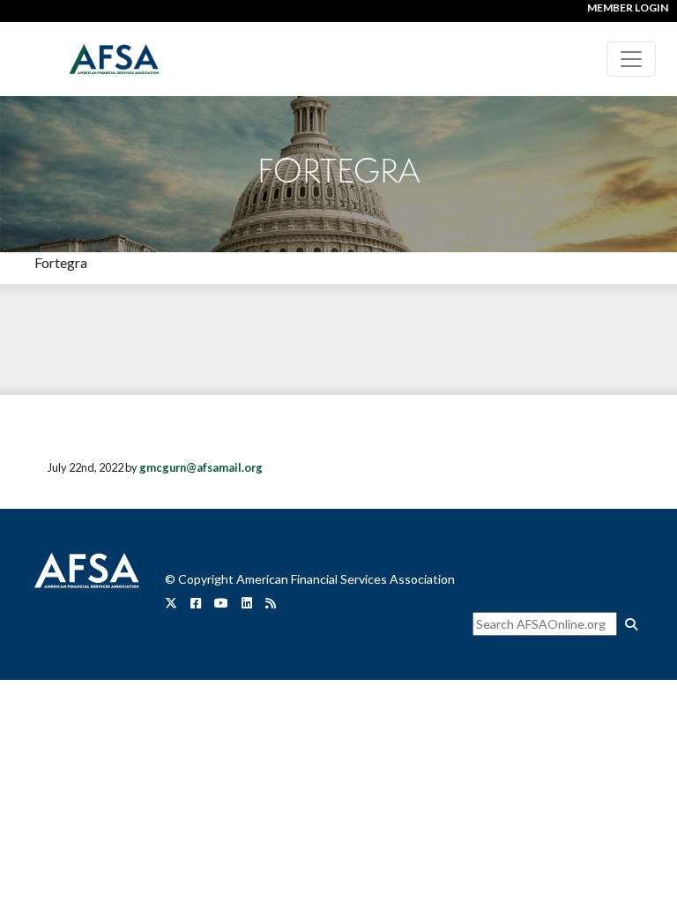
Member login (627, 7)
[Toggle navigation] (631, 59)
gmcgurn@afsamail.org (201, 467)
